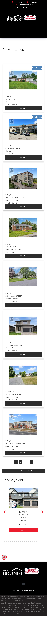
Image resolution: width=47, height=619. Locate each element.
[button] (23, 29)
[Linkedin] (23, 7)
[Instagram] (26, 7)
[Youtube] (17, 7)
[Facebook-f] (20, 7)
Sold (24, 521)
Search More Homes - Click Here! (23, 471)
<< (16, 462)
